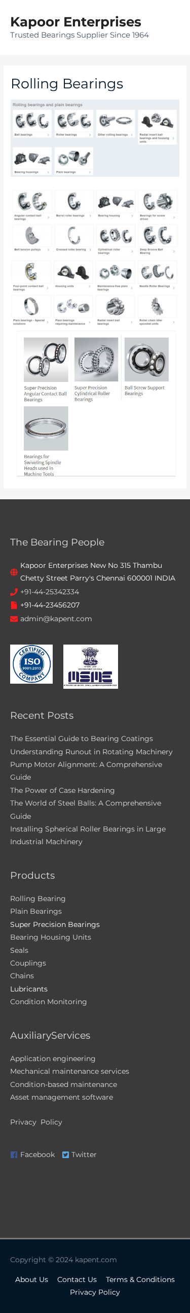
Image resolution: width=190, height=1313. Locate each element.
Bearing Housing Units (50, 937)
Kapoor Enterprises (75, 21)
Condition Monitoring (48, 1002)
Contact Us (77, 1279)
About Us (31, 1279)
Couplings (28, 963)
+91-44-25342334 (49, 592)
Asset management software (61, 1097)
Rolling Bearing (38, 898)
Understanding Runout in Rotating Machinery (91, 752)
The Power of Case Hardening (62, 790)
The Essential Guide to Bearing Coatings (81, 738)
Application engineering (53, 1058)
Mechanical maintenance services (69, 1071)
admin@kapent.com (56, 619)
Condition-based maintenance (63, 1084)
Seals (19, 950)
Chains (22, 976)
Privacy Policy (36, 1122)
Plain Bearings (36, 911)
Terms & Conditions (140, 1279)
